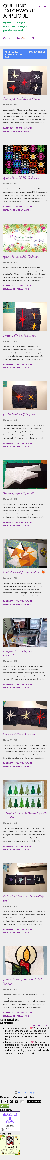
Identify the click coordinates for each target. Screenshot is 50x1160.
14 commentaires (24, 684)
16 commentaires (24, 364)
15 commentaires (24, 929)
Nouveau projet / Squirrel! (18, 493)
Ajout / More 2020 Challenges (21, 178)
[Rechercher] (38, 4)
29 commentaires (24, 601)
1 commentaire (23, 285)
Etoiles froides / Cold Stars (19, 414)
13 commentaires (24, 1012)
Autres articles (38, 1025)
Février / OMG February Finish (21, 335)
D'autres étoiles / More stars (19, 734)
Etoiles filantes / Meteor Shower (22, 99)
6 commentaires (24, 522)
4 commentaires (24, 207)
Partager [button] (8, 128)
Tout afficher (37, 51)
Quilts (6, 38)
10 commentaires (24, 443)
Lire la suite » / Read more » (17, 131)
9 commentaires (24, 846)
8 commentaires (24, 128)
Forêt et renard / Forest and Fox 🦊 (24, 572)
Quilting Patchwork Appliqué (19, 11)
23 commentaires (24, 763)
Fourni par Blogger (27, 1092)
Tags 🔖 (21, 38)
